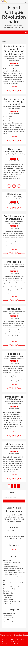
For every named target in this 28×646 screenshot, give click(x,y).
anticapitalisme (7, 56)
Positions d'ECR (8, 595)
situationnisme (20, 358)
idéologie (20, 196)
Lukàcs (23, 311)
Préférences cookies (21, 643)
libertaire (22, 154)
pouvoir (14, 358)
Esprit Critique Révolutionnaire (14, 14)
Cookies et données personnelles (9, 643)
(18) (6, 620)
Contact (10, 641)
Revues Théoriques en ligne (11, 601)
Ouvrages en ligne (8, 593)
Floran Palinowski (19, 519)
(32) (8, 618)
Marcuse (15, 448)
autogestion (14, 154)
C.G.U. (23, 641)
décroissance (7, 266)
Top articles (4, 641)
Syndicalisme (7, 603)
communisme (21, 56)
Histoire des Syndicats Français (12, 577)
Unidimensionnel (14, 444)
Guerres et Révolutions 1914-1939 (13, 573)
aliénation (7, 196)
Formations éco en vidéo (10, 566)
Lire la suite (14, 86)
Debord (20, 356)
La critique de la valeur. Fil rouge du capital (14, 101)
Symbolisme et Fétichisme (14, 398)
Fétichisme (14, 194)
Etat (19, 154)
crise (5, 58)
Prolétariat (14, 262)
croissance (21, 264)
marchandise (12, 60)
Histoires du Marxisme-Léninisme (13, 579)
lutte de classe (20, 58)
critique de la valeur (11, 58)
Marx (17, 60)
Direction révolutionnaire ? (14, 150)
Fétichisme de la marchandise (14, 217)
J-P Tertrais (6, 581)
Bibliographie (7, 560)
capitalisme (14, 56)
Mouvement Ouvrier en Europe (13, 587)
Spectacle (14, 354)
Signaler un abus (16, 641)
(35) (7, 616)
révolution (15, 156)
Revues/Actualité (8, 599)
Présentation (7, 597)
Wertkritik (17, 108)
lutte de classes (19, 266)
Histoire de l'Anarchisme (10, 575)
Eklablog (25, 635)
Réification (14, 309)
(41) (9, 613)
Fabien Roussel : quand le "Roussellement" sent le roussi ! (14, 50)
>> (18, 486)
